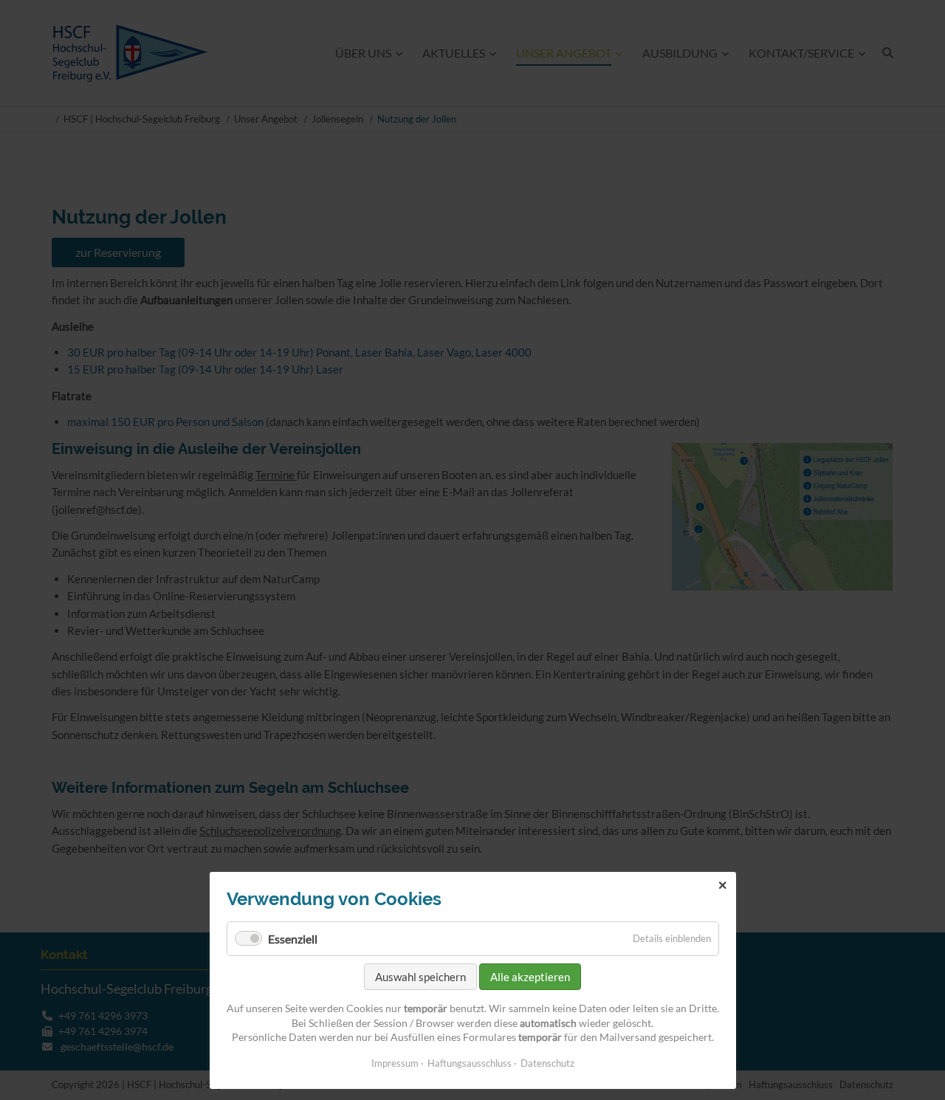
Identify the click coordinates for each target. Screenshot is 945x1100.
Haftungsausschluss (469, 1063)
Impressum (395, 1063)
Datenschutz (547, 1063)
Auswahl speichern (420, 976)
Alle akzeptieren (530, 976)
